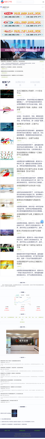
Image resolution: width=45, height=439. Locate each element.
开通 (29, 317)
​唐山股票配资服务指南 (6, 419)
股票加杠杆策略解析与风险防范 (29, 200)
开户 (23, 317)
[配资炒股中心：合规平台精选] (7, 140)
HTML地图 (28, 433)
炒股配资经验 (19, 126)
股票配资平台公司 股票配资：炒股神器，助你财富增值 (11, 67)
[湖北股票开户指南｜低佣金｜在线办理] (7, 110)
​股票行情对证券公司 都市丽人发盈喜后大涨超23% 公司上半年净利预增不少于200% (18, 421)
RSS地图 (24, 433)
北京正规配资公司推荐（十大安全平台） (29, 91)
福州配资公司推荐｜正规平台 (28, 124)
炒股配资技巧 (19, 218)
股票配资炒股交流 (4, 72)
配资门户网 (7, 430)
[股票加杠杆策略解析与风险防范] (7, 203)
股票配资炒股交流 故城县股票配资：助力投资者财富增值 (12, 71)
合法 (36, 317)
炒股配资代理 (19, 95)
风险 (26, 317)
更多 (43, 7)
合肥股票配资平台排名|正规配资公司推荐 (30, 262)
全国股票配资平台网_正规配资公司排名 (30, 215)
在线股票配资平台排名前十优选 (29, 185)
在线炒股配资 (37, 430)
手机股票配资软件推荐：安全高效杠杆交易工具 (9, 400)
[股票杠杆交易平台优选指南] (14, 413)
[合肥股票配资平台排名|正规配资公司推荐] (7, 264)
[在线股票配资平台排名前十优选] (7, 188)
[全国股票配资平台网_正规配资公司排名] (7, 216)
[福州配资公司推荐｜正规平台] (7, 127)
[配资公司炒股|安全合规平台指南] (7, 232)
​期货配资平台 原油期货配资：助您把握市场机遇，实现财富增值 (14, 424)
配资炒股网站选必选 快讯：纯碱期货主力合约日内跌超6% (12, 75)
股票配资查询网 (25, 435)
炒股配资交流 (41, 317)
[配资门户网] (6, 1)
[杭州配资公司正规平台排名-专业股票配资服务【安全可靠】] (7, 172)
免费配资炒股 (19, 140)
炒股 (2, 317)
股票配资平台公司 (4, 68)
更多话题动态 (22, 322)
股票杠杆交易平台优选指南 (6, 413)
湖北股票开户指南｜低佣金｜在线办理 (29, 108)
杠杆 (5, 317)
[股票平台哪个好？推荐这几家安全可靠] (7, 247)
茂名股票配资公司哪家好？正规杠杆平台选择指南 (29, 153)
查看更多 (22, 277)
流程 (19, 317)
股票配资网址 (42, 61)
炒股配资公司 (19, 111)
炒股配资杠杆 (19, 266)
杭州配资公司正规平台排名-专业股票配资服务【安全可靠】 (30, 170)
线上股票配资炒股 (11, 317)
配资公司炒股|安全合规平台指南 (29, 230)
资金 (33, 317)
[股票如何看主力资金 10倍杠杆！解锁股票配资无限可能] (22, 50)
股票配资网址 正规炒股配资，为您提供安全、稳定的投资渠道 (13, 61)
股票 (16, 317)
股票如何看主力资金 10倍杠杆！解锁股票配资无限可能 (12, 59)
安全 (22, 319)
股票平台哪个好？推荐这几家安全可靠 (29, 246)
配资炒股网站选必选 (5, 77)
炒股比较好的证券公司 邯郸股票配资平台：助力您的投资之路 (12, 393)
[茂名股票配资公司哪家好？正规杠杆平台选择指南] (7, 159)
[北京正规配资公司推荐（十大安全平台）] (7, 94)
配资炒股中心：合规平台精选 (28, 138)
